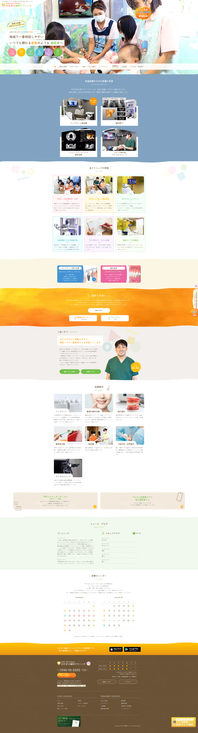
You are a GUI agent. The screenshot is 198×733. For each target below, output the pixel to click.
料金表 (79, 700)
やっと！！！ (105, 545)
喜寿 (103, 551)
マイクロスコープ (125, 708)
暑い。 (103, 556)
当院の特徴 (60, 703)
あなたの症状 (104, 700)
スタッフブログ (82, 706)
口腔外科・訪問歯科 (126, 706)
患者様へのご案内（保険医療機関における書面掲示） (124, 676)
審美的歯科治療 (105, 708)
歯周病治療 (124, 703)
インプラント (104, 703)
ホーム (59, 700)
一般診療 (103, 706)
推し (103, 561)
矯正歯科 (123, 700)
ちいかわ (104, 540)
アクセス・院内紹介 (83, 703)
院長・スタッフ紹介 (62, 708)
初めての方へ (60, 706)
